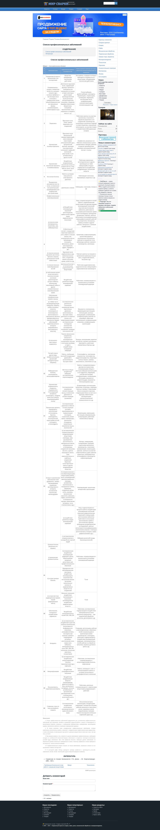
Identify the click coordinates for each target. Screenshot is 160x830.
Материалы (47, 807)
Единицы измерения (105, 39)
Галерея (79, 9)
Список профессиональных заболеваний (58, 51)
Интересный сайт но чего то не (106, 171)
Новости (46, 9)
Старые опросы (113, 104)
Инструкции (103, 98)
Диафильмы (103, 96)
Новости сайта (97, 807)
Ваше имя (46, 778)
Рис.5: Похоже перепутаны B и (106, 153)
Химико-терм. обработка (106, 57)
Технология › (91, 765)
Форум (63, 9)
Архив (95, 811)
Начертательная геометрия (107, 68)
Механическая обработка (106, 51)
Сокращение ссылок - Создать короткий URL (56, 824)
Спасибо (100, 148)
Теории (46, 816)
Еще (87, 9)
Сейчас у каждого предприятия (106, 145)
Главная (45, 39)
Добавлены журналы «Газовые (106, 157)
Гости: (100, 128)
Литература (49, 53)
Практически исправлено (105, 167)
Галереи (46, 814)
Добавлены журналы (104, 160)
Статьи (55, 9)
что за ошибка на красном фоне (107, 174)
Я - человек (47, 798)
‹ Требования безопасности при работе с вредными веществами (54, 766)
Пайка (101, 48)
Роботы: (100, 131)
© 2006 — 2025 (46, 825)
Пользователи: (102, 126)
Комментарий (48, 784)
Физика (101, 74)
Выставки (102, 94)
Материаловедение (105, 59)
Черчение (102, 65)
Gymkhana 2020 (102, 164)
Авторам (96, 809)
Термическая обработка (106, 54)
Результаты (106, 104)
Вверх (69, 765)
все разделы (103, 76)
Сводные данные (104, 42)
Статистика (96, 813)
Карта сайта (97, 814)
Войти (116, 1)
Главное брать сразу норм (105, 150)
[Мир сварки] (56, 4)
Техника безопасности (61, 39)
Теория (71, 9)
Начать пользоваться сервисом (108, 210)
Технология (102, 62)
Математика (102, 71)
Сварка (101, 45)
